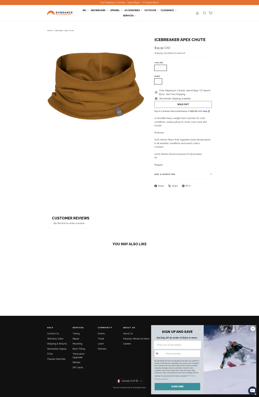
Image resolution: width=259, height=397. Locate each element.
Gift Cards (78, 367)
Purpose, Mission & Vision (136, 338)
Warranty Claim (55, 338)
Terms (165, 379)
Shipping (158, 53)
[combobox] (159, 353)
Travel (101, 338)
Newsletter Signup (57, 349)
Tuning (76, 333)
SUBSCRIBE (177, 386)
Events (101, 333)
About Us (128, 333)
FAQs (50, 354)
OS (158, 81)
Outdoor (150, 10)
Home (49, 30)
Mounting (77, 343)
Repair (76, 338)
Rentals (77, 362)
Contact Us (53, 333)
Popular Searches (56, 359)
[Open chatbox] (252, 390)
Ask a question (164, 174)
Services (128, 15)
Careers (127, 343)
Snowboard (98, 10)
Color (158, 62)
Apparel (115, 10)
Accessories (132, 10)
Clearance (167, 10)
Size (157, 76)
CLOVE (160, 67)
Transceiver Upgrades (79, 355)
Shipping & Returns (57, 343)
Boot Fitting (79, 349)
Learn (101, 343)
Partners (102, 349)
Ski (85, 10)
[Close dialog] (253, 328)
